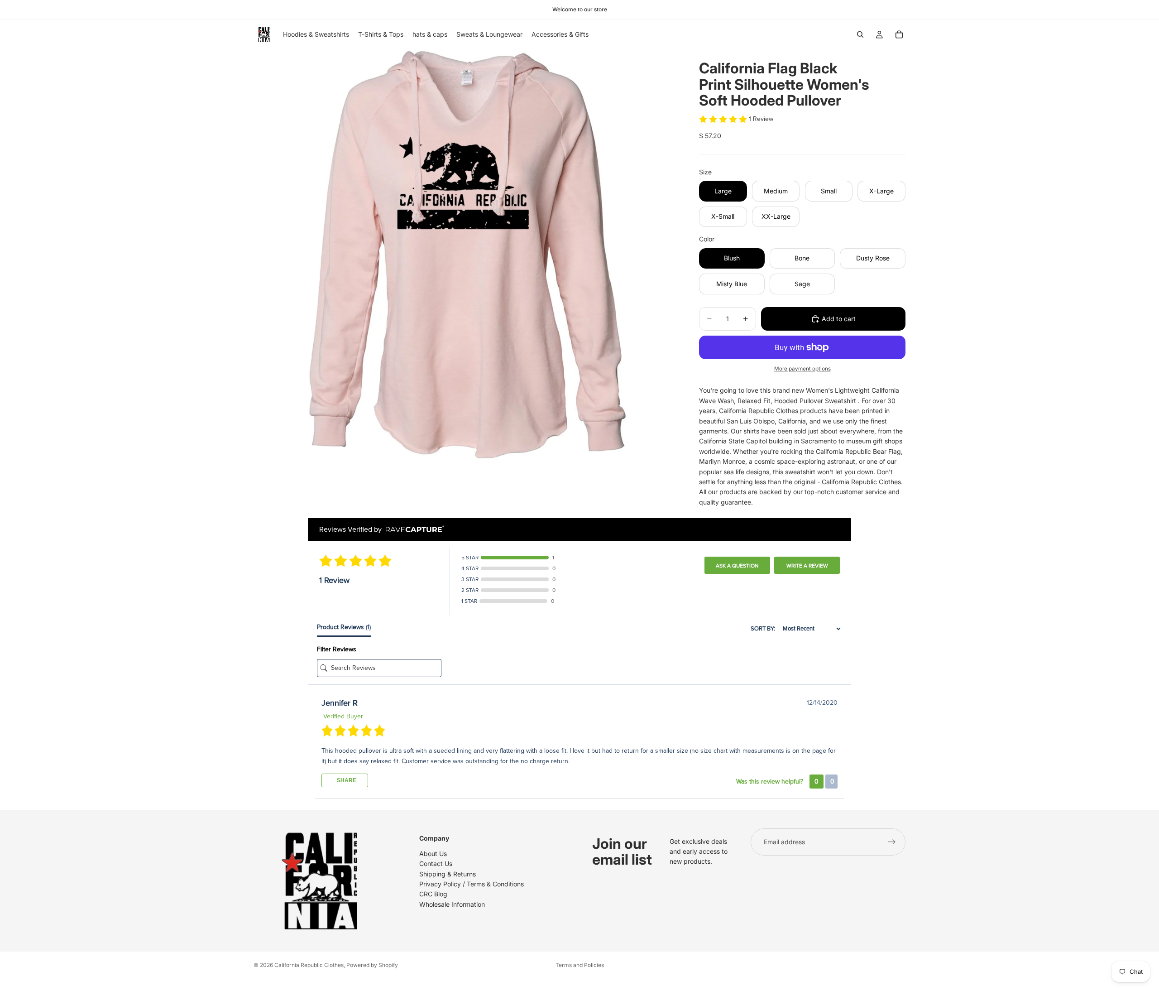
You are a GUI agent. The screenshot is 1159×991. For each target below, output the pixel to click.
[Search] (860, 34)
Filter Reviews (336, 649)
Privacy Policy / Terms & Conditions (471, 884)
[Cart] (899, 34)
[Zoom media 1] (465, 261)
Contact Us (435, 863)
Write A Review (807, 566)
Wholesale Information (452, 904)
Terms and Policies (580, 965)
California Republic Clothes (309, 965)
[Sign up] (891, 841)
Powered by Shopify (372, 965)
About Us (433, 853)
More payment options (802, 369)
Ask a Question (737, 566)
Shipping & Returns (447, 874)
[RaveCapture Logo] (412, 529)
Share (345, 780)
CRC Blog (433, 894)
